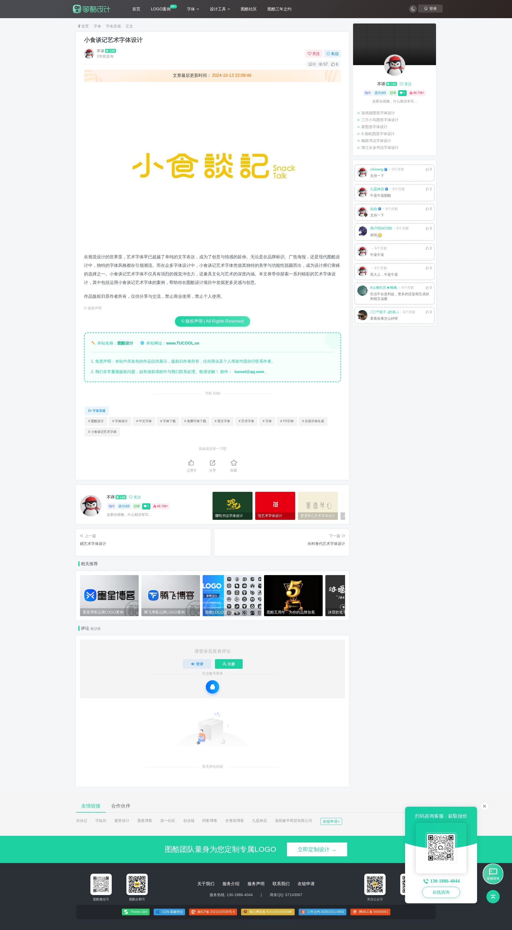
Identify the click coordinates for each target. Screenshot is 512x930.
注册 (231, 664)
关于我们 (205, 883)
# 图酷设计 (96, 421)
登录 (199, 664)
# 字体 (267, 421)
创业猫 (188, 820)
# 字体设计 (120, 421)
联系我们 (281, 883)
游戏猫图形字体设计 (378, 113)
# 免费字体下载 (195, 421)
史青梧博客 (234, 820)
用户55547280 (381, 228)
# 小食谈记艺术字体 (102, 432)
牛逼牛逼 (377, 255)
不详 (100, 51)
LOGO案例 (163, 8)
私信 (335, 54)
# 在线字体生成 (313, 421)
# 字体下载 (168, 421)
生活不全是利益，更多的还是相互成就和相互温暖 (399, 296)
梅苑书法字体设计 (376, 140)
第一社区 (167, 820)
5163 (126, 506)
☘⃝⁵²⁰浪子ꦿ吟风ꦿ (384, 312)
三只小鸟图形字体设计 (380, 120)
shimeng (376, 169)
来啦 (373, 235)
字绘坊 (100, 820)
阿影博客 (209, 820)
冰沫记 (81, 820)
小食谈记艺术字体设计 (113, 40)
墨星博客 (144, 820)
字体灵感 (113, 26)
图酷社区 (249, 9)
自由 (373, 209)
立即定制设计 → (317, 849)
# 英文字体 (222, 421)
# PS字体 (287, 421)
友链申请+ (331, 821)
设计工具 (218, 9)
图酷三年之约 (279, 9)
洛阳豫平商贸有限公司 (293, 820)
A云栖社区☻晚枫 (383, 288)
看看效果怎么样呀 (384, 318)
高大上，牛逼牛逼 (384, 274)
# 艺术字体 (246, 421)
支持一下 (377, 176)
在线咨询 (441, 892)
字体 (191, 9)
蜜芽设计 (121, 820)
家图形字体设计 (374, 127)
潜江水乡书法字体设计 (380, 147)
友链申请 (306, 883)
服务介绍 (230, 883)
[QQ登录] (212, 687)
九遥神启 (377, 189)
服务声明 (256, 883)
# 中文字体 (144, 421)
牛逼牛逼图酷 (380, 195)
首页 (136, 9)
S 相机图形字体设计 (378, 134)
